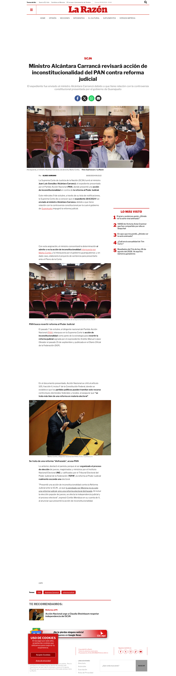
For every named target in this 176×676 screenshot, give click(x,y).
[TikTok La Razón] (135, 652)
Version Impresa (127, 18)
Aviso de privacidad (43, 661)
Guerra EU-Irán (44, 2)
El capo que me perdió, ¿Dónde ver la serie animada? (132, 235)
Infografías (79, 18)
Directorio (82, 663)
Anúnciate (82, 666)
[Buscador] (145, 2)
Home (42, 18)
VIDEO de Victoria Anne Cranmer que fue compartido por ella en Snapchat (132, 226)
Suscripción (82, 669)
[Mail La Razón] (98, 98)
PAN (50, 332)
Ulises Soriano (49, 175)
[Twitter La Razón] (85, 98)
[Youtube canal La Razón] (141, 652)
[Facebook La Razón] (78, 98)
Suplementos (109, 18)
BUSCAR (141, 666)
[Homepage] (88, 9)
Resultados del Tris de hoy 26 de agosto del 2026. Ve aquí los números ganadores (131, 251)
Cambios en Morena (58, 2)
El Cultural (93, 18)
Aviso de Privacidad (85, 673)
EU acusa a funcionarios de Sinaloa (79, 2)
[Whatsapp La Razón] (91, 98)
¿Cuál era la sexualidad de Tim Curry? (131, 242)
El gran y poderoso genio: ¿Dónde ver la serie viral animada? (132, 217)
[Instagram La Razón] (130, 652)
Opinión (52, 18)
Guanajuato (47, 208)
